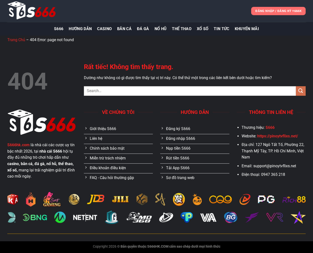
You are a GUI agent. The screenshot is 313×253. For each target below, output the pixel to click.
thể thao (181, 28)
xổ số (203, 28)
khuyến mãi (247, 28)
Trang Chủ (16, 39)
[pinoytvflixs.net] (31, 11)
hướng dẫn (80, 28)
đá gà (143, 28)
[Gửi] (301, 91)
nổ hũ (161, 28)
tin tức (221, 28)
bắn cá (124, 28)
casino (104, 28)
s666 (58, 28)
